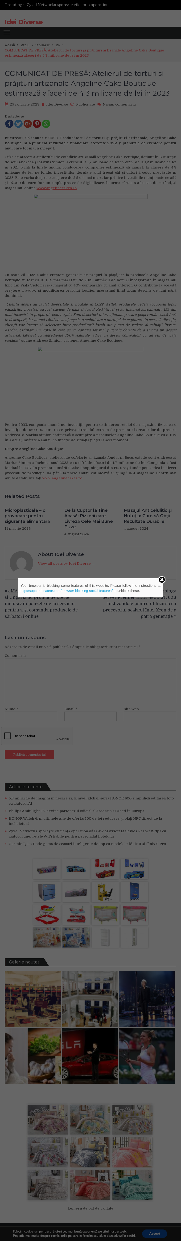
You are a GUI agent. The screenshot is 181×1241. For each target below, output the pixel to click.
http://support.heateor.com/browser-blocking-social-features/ (67, 591)
